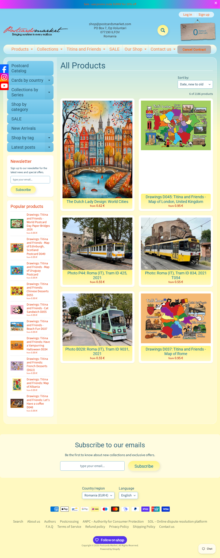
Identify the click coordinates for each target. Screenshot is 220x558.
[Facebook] (4, 68)
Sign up (204, 14)
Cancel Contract (194, 49)
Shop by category (19, 107)
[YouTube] (4, 86)
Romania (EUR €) (96, 495)
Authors (50, 521)
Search (18, 521)
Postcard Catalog (20, 68)
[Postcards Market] (35, 30)
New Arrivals (23, 128)
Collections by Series (32, 92)
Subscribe (23, 190)
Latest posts (32, 148)
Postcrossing (69, 521)
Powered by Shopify (110, 549)
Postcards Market (109, 545)
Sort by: (183, 77)
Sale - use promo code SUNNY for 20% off (110, 4)
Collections (50, 50)
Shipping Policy (144, 526)
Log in (187, 14)
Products (22, 50)
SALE (114, 49)
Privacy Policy (119, 526)
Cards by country (32, 81)
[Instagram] (4, 77)
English (126, 495)
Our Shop (136, 50)
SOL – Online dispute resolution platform (177, 521)
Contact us (164, 50)
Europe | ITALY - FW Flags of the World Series (49, 529)
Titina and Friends (86, 50)
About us (33, 521)
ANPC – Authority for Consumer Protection (113, 521)
